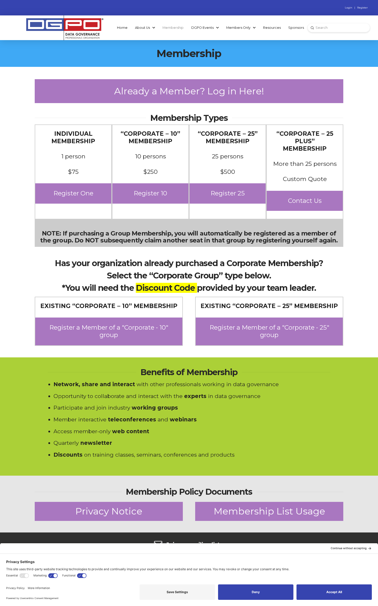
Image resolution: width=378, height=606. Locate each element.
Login (348, 7)
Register (362, 7)
